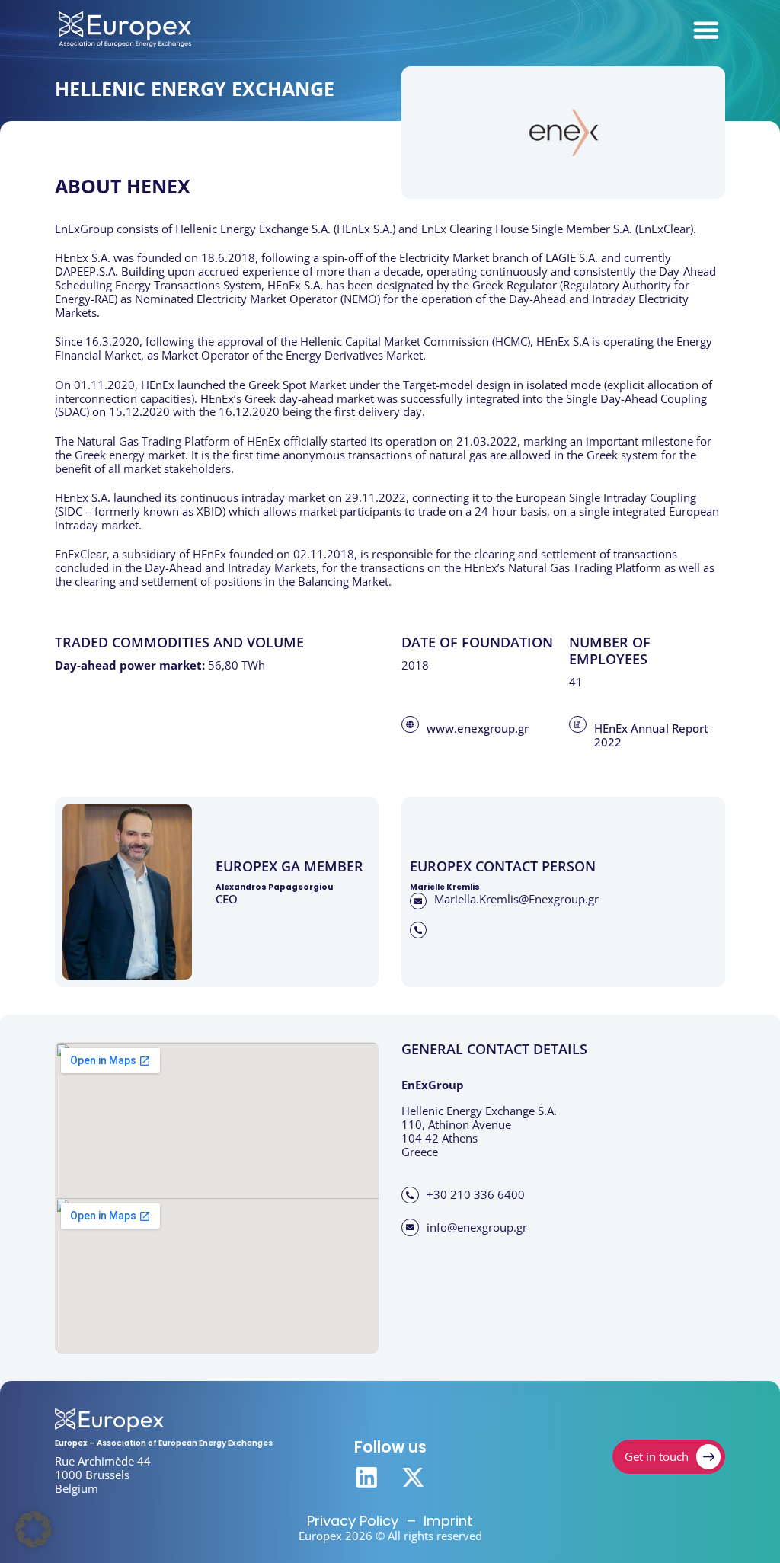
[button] (33, 1529)
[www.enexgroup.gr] (409, 724)
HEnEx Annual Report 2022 (651, 735)
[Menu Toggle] (706, 29)
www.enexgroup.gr (478, 729)
